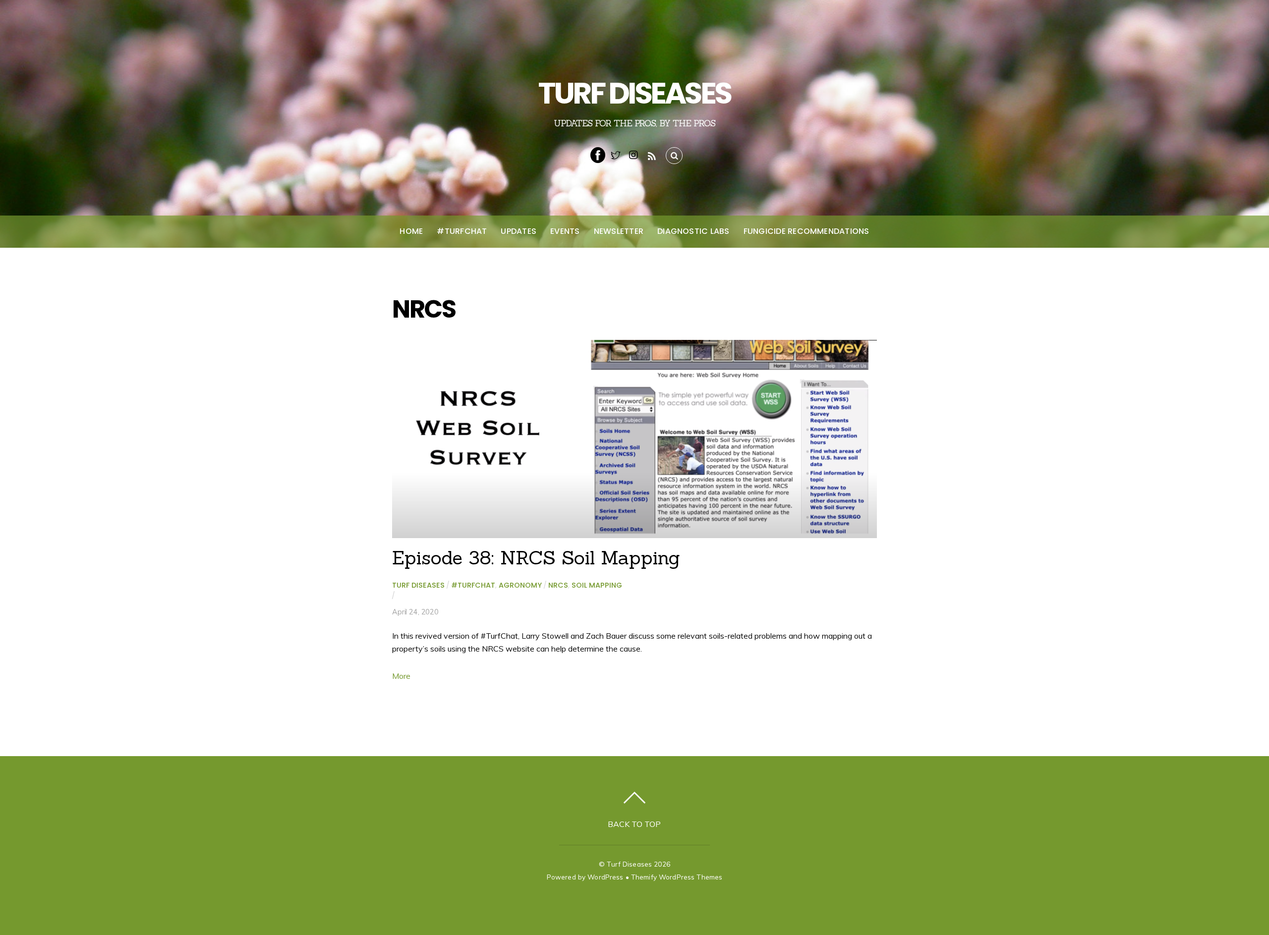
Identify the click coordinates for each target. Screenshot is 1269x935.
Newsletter (618, 231)
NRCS (558, 585)
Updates (518, 231)
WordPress (605, 877)
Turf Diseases (418, 585)
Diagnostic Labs (693, 231)
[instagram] (633, 154)
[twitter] (615, 154)
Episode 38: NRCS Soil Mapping (536, 557)
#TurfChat (462, 231)
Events (564, 231)
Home (411, 231)
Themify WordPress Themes (676, 877)
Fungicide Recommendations (806, 231)
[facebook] (597, 154)
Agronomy (520, 585)
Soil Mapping (597, 585)
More (401, 676)
